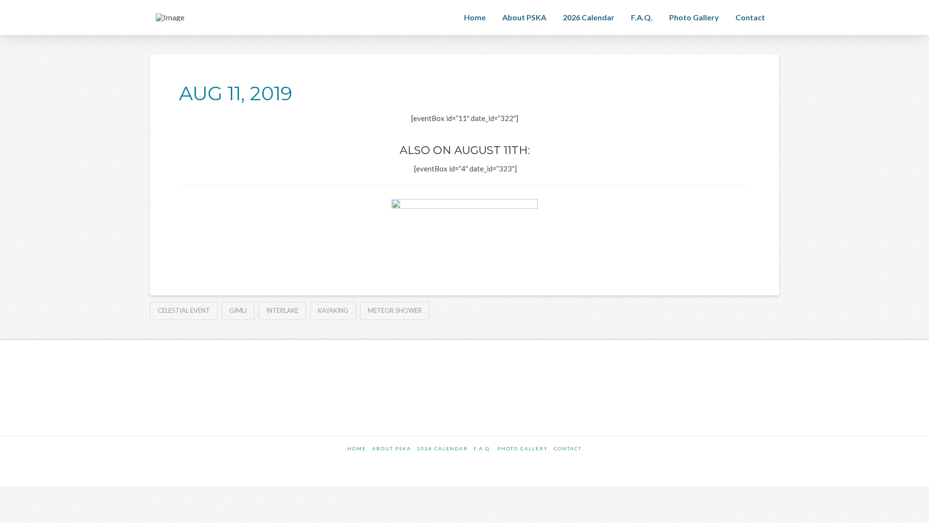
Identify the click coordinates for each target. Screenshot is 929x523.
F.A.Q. (483, 448)
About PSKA (391, 448)
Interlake (282, 310)
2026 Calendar (442, 448)
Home (356, 448)
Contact (568, 448)
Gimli (238, 310)
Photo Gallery (522, 448)
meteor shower (395, 310)
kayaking (333, 310)
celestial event (184, 310)
